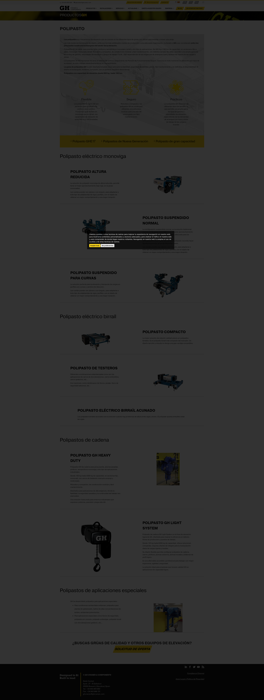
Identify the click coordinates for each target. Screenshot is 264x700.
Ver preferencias (107, 245)
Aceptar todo (94, 245)
